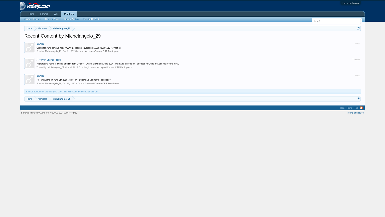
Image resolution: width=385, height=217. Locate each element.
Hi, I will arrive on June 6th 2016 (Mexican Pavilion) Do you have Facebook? (73, 80)
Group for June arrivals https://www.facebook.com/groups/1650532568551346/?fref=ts (78, 48)
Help (342, 108)
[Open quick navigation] (358, 28)
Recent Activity (71, 19)
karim (40, 44)
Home (31, 14)
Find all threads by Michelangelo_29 (80, 91)
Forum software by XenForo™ (49, 113)
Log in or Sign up (350, 3)
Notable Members (32, 19)
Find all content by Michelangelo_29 (43, 91)
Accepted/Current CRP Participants (102, 51)
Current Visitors (52, 19)
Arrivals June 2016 (48, 59)
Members (69, 14)
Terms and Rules (355, 113)
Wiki (56, 14)
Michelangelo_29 (53, 51)
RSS (361, 107)
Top (356, 108)
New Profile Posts (91, 19)
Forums (44, 14)
